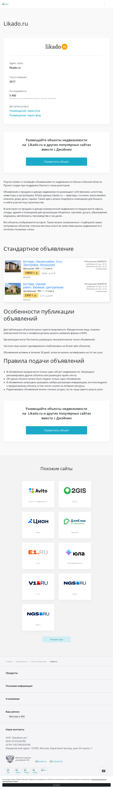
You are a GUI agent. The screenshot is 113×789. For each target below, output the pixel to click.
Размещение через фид (25, 115)
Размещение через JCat (24, 110)
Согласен (56, 785)
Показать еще (56, 639)
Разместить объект (56, 161)
